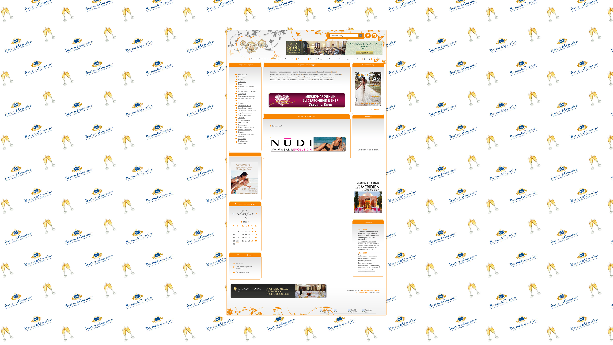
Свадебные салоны (245, 113)
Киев (334, 72)
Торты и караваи (244, 120)
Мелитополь (313, 74)
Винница (273, 72)
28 (249, 241)
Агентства (242, 77)
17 (234, 238)
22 (252, 238)
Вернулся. (239, 263)
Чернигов (293, 79)
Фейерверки (242, 125)
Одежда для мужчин (246, 101)
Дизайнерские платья (246, 86)
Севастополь (280, 77)
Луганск (294, 74)
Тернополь (308, 77)
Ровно (272, 77)
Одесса (330, 74)
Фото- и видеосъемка (246, 127)
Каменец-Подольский (320, 79)
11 (238, 235)
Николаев (323, 74)
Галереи (332, 59)
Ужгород (317, 77)
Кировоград (274, 74)
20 (246, 238)
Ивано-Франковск (324, 72)
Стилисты (241, 118)
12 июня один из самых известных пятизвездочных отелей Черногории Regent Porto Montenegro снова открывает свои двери (368, 245)
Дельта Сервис (374, 292)
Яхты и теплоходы (245, 129)
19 (243, 238)
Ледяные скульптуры (246, 98)
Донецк (295, 72)
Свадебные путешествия (247, 110)
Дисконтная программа (247, 91)
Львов (305, 74)
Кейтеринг (242, 94)
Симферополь (292, 77)
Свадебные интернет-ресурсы (246, 135)
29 (252, 241)
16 (256, 235)
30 (256, 241)
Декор (240, 84)
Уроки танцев (243, 122)
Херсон (332, 77)
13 (246, 235)
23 (256, 238)
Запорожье (311, 72)
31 (234, 244)
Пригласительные (244, 106)
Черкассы (285, 79)
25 (237, 241)
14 (249, 235)
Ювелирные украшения (246, 96)
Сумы (300, 77)
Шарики (241, 132)
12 (243, 235)
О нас (253, 59)
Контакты (278, 59)
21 (249, 238)
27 (246, 241)
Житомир (302, 72)
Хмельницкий (275, 79)
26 (243, 241)
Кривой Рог (284, 74)
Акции (312, 59)
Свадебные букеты (245, 108)
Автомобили (242, 74)
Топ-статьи (302, 59)
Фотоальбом (290, 59)
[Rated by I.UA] (341, 313)
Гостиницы (242, 82)
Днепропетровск (284, 72)
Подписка (322, 59)
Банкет (240, 79)
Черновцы (302, 79)
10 (234, 235)
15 (252, 235)
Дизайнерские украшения (247, 89)
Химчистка (242, 139)
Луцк (300, 74)
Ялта (309, 79)
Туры (359, 59)
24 (234, 241)
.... (270, 59)
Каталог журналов (346, 59)
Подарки (241, 103)
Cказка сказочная (242, 272)
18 (238, 238)
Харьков (325, 77)
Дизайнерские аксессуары (243, 142)
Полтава (338, 74)
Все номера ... (376, 109)
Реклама (262, 59)
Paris (331, 79)
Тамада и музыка (244, 115)
